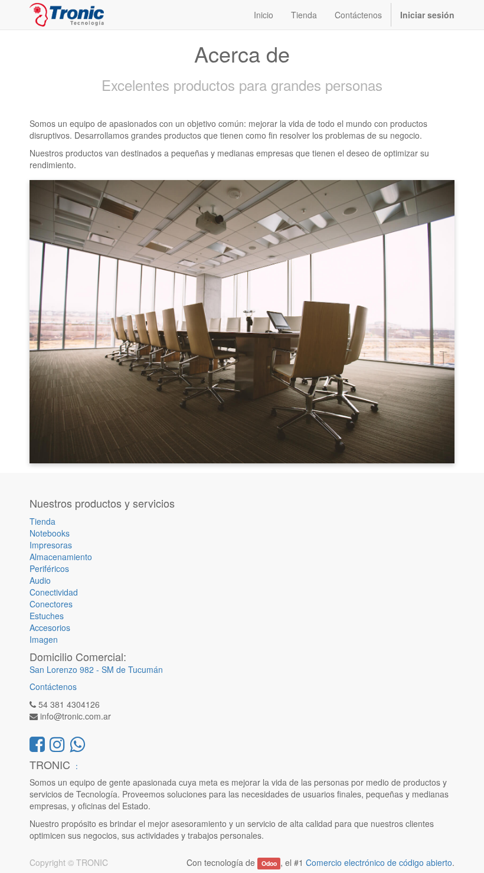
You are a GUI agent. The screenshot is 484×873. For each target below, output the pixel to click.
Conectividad (54, 592)
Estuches (47, 616)
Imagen (44, 639)
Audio (40, 580)
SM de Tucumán (132, 669)
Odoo (269, 863)
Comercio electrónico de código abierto (379, 862)
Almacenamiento (61, 557)
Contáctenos (53, 686)
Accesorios (50, 627)
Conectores (51, 604)
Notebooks (50, 533)
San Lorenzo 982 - (66, 669)
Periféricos (49, 568)
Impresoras (51, 545)
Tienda (42, 521)
